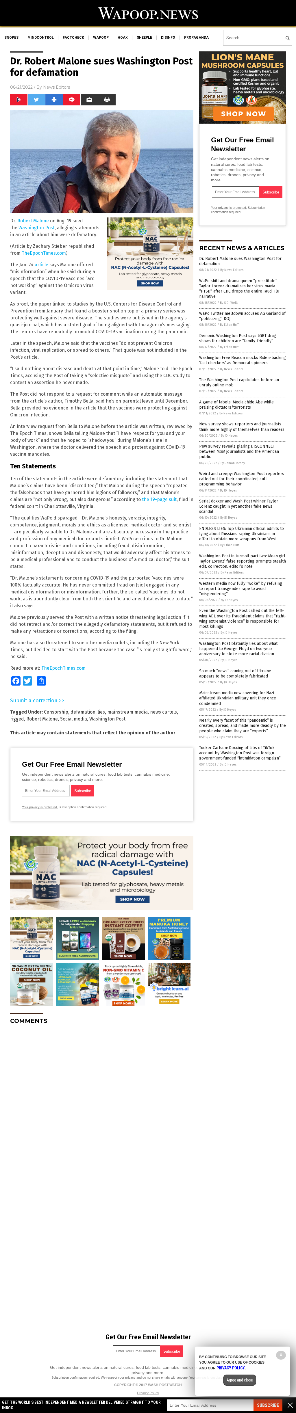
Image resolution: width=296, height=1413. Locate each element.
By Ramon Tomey (233, 463)
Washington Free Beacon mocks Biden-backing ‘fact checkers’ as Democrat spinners (242, 360)
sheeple (144, 38)
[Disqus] (101, 1101)
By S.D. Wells (229, 303)
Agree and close (240, 1380)
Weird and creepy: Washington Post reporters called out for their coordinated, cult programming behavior (241, 479)
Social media (73, 719)
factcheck (73, 38)
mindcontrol (40, 38)
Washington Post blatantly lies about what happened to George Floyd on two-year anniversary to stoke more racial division (238, 648)
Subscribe (268, 1405)
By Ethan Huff (229, 325)
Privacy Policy (148, 1393)
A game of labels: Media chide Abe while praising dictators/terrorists (236, 405)
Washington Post (36, 227)
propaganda (196, 38)
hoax (123, 38)
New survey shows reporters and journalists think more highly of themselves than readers (241, 427)
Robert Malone (33, 221)
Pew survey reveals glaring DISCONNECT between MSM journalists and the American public (239, 451)
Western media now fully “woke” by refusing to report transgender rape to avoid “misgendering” (240, 588)
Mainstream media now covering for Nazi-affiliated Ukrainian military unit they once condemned (237, 698)
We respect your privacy (118, 1377)
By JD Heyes (229, 436)
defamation (83, 712)
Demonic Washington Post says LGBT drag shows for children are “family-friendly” (237, 338)
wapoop (101, 38)
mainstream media (127, 712)
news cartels (163, 712)
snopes (11, 38)
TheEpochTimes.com (44, 253)
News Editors (56, 87)
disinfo (168, 38)
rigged (17, 719)
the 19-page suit (159, 499)
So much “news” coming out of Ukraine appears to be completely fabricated (235, 674)
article (41, 264)
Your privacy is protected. (40, 807)
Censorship (56, 712)
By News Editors (231, 270)
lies (101, 712)
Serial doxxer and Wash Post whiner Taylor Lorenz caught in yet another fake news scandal (238, 506)
